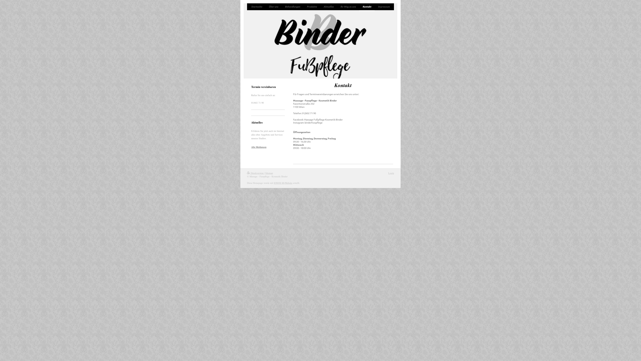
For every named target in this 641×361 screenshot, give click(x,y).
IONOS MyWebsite (283, 183)
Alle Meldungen (258, 147)
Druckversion (257, 173)
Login (391, 173)
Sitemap (269, 173)
